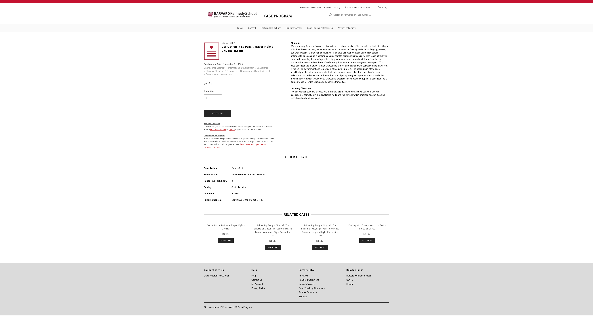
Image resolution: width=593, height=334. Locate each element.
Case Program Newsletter (216, 275)
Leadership (262, 67)
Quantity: (209, 90)
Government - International (219, 74)
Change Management (214, 67)
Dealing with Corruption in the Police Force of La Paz (367, 227)
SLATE (349, 279)
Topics (240, 27)
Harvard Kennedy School (310, 7)
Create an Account (364, 7)
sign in (232, 129)
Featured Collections (271, 27)
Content (252, 27)
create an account (218, 129)
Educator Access (294, 27)
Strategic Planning (214, 71)
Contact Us (256, 279)
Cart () (383, 7)
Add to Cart (225, 240)
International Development (241, 67)
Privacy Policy (258, 288)
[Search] (331, 14)
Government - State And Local (255, 71)
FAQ (253, 275)
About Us (303, 275)
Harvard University (332, 7)
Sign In (350, 7)
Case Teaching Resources (320, 27)
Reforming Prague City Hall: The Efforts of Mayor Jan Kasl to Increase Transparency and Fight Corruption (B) (320, 230)
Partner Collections (346, 27)
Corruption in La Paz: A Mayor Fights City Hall (226, 227)
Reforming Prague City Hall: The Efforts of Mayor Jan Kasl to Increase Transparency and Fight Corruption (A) (273, 230)
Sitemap (303, 296)
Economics (232, 71)
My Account (257, 283)
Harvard (350, 283)
